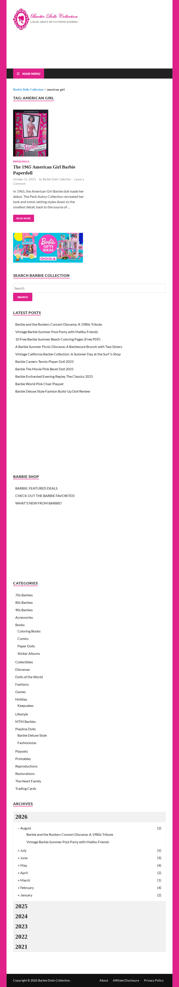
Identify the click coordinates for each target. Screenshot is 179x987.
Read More (22, 217)
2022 (21, 936)
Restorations (25, 773)
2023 (21, 926)
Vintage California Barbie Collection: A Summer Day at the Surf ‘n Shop (68, 354)
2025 (21, 906)
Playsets (21, 751)
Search (22, 297)
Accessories (24, 617)
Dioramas (22, 669)
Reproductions (26, 766)
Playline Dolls (25, 729)
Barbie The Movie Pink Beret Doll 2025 (44, 369)
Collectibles (24, 662)
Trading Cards (25, 788)
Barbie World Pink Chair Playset (39, 384)
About (104, 980)
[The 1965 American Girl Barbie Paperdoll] (49, 134)
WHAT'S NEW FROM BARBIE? (38, 503)
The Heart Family (28, 781)
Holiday (21, 699)
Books (20, 625)
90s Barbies (24, 610)
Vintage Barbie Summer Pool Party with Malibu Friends (56, 332)
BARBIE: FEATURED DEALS (36, 488)
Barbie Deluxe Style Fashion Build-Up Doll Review (52, 391)
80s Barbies (24, 602)
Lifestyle (21, 714)
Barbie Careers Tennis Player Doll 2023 (44, 361)
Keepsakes (25, 705)
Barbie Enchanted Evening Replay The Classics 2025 (54, 376)
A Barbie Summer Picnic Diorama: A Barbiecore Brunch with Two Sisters (68, 346)
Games (20, 692)
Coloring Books (29, 631)
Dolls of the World (29, 677)
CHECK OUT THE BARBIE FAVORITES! (45, 496)
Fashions (22, 684)
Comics (23, 638)
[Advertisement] (92, 53)
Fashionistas (26, 743)
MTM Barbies (25, 721)
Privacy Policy (154, 980)
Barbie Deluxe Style (32, 735)
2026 (21, 816)
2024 (21, 916)
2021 (21, 946)
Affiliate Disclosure (126, 980)
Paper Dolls (21, 161)
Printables (23, 759)
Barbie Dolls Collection (57, 179)
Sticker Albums (28, 653)
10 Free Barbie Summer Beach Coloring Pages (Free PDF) (57, 339)
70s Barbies (24, 595)
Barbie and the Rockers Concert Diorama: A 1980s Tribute (58, 324)
